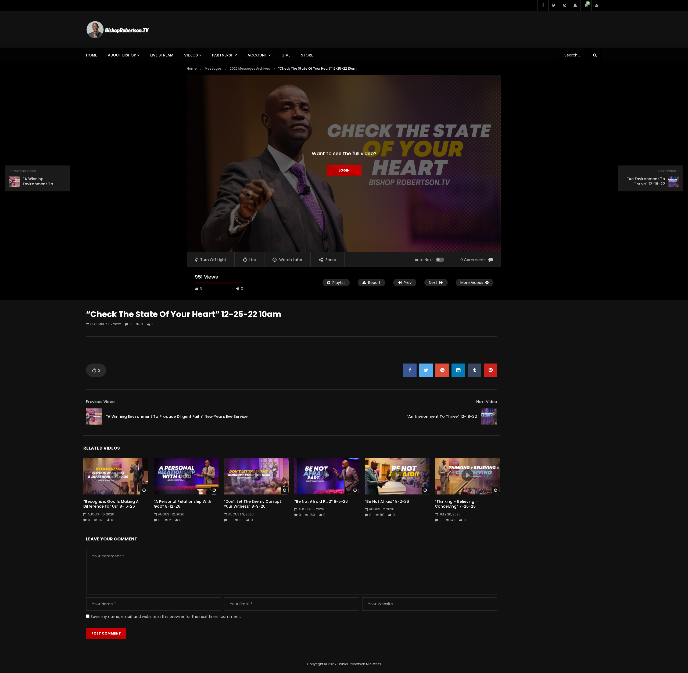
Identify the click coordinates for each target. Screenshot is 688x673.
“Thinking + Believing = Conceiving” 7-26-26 (456, 504)
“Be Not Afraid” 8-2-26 (387, 501)
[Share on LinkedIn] (458, 370)
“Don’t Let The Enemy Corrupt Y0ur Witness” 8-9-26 (252, 504)
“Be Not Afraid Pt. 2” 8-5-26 (321, 501)
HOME (91, 55)
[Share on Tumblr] (474, 370)
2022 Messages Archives (250, 68)
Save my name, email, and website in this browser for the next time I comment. (166, 616)
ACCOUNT (257, 55)
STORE (307, 55)
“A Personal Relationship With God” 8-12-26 (182, 504)
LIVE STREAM (161, 55)
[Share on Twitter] (426, 370)
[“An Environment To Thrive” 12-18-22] (489, 416)
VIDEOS (191, 55)
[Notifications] (575, 5)
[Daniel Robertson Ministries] (118, 29)
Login (344, 170)
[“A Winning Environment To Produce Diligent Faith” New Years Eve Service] (94, 416)
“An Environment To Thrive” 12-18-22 (442, 416)
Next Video (486, 401)
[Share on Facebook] (410, 370)
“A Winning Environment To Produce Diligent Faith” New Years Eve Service (177, 416)
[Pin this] (490, 370)
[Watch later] (564, 5)
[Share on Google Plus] (442, 370)
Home (192, 68)
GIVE (285, 55)
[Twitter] (553, 5)
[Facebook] (543, 5)
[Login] (596, 5)
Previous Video (100, 401)
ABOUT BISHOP (122, 55)
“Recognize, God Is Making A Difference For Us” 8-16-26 (111, 504)
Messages (213, 68)
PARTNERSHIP (224, 55)
